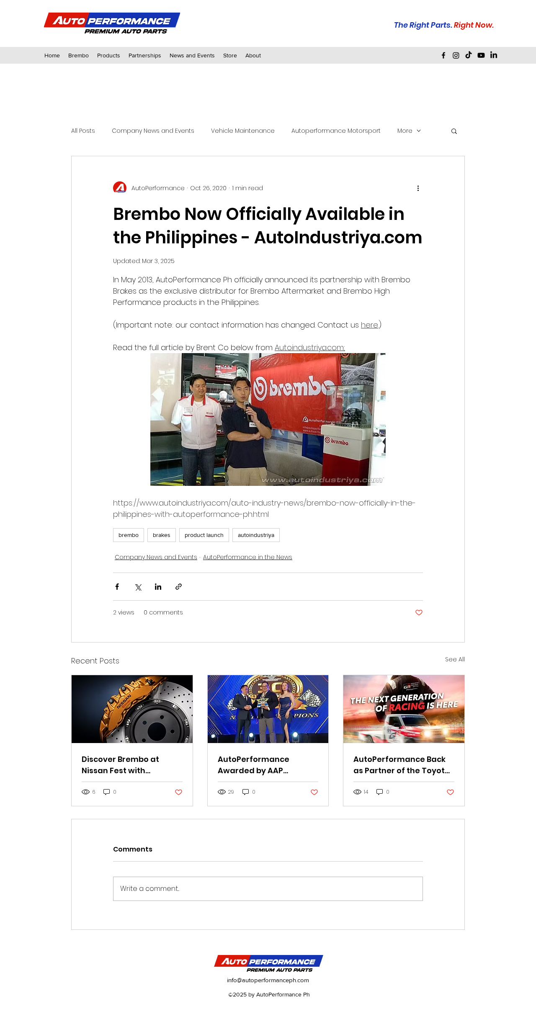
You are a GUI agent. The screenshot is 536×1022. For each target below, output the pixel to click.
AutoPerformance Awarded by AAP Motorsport (253, 765)
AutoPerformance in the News (247, 557)
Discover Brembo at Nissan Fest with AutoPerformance (120, 765)
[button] (144, 55)
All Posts (83, 131)
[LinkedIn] (494, 55)
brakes (161, 535)
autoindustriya (256, 535)
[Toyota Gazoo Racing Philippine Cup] (403, 709)
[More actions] (418, 188)
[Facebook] (443, 55)
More (404, 131)
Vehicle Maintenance (243, 131)
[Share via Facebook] (117, 587)
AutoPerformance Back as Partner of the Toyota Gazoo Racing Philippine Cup (401, 765)
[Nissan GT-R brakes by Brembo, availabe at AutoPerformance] (132, 709)
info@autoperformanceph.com (268, 979)
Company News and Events (153, 131)
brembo (129, 535)
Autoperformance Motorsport (336, 131)
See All (455, 659)
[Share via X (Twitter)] (138, 587)
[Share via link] (179, 587)
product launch (204, 535)
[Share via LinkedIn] (158, 587)
